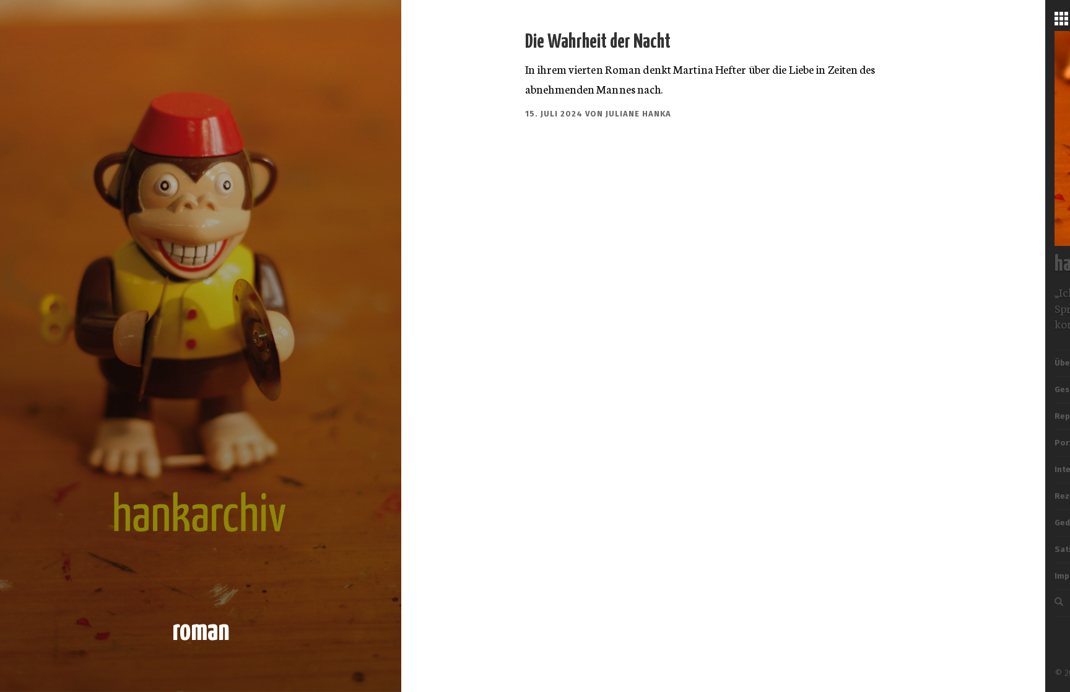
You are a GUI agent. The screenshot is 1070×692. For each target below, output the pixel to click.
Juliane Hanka (638, 113)
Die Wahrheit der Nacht (598, 42)
